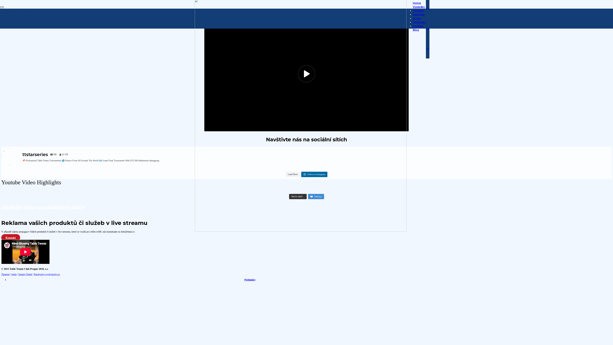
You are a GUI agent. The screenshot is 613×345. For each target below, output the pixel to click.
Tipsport (5, 274)
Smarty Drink (25, 274)
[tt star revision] (300, 230)
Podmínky (250, 279)
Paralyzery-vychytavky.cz (47, 274)
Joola (14, 274)
